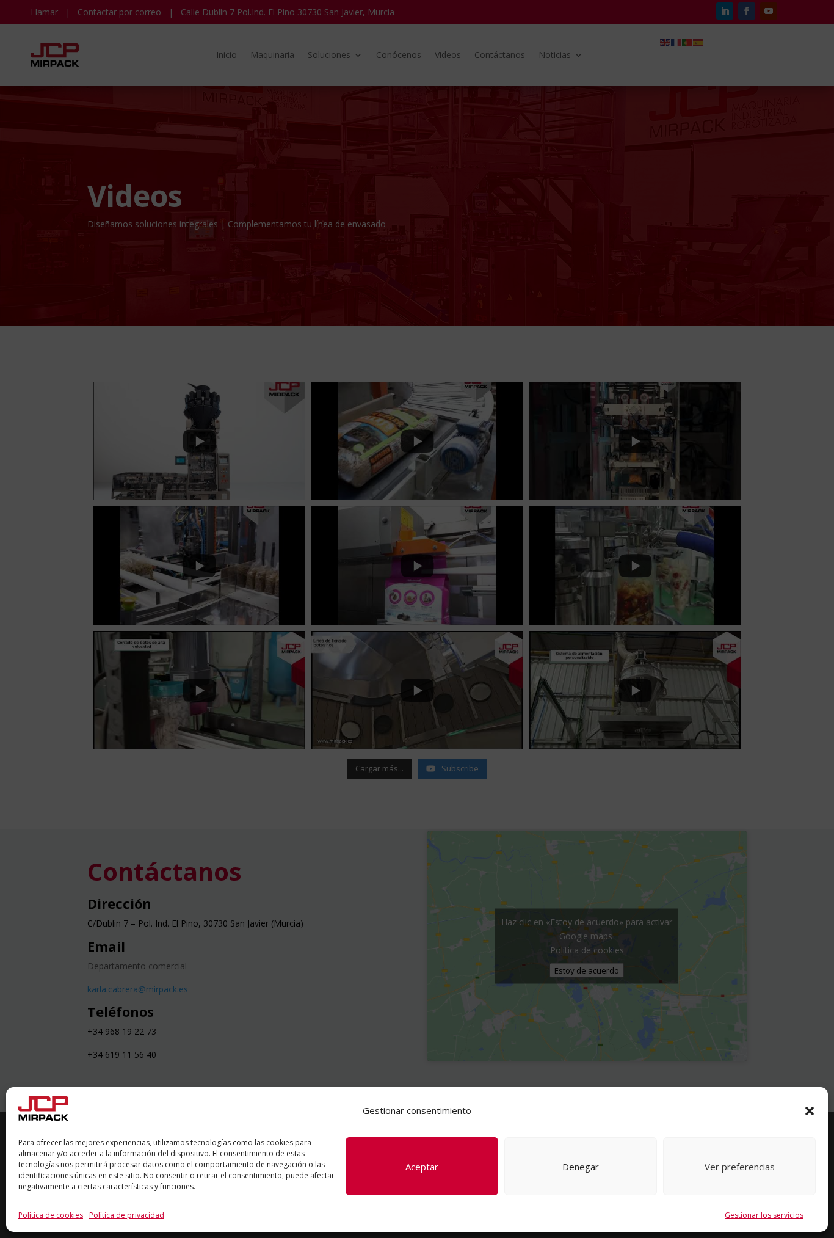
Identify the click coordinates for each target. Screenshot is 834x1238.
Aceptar (421, 1166)
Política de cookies (50, 1215)
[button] (809, 1111)
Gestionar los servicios (764, 1215)
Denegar (580, 1166)
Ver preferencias (740, 1166)
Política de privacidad (126, 1215)
